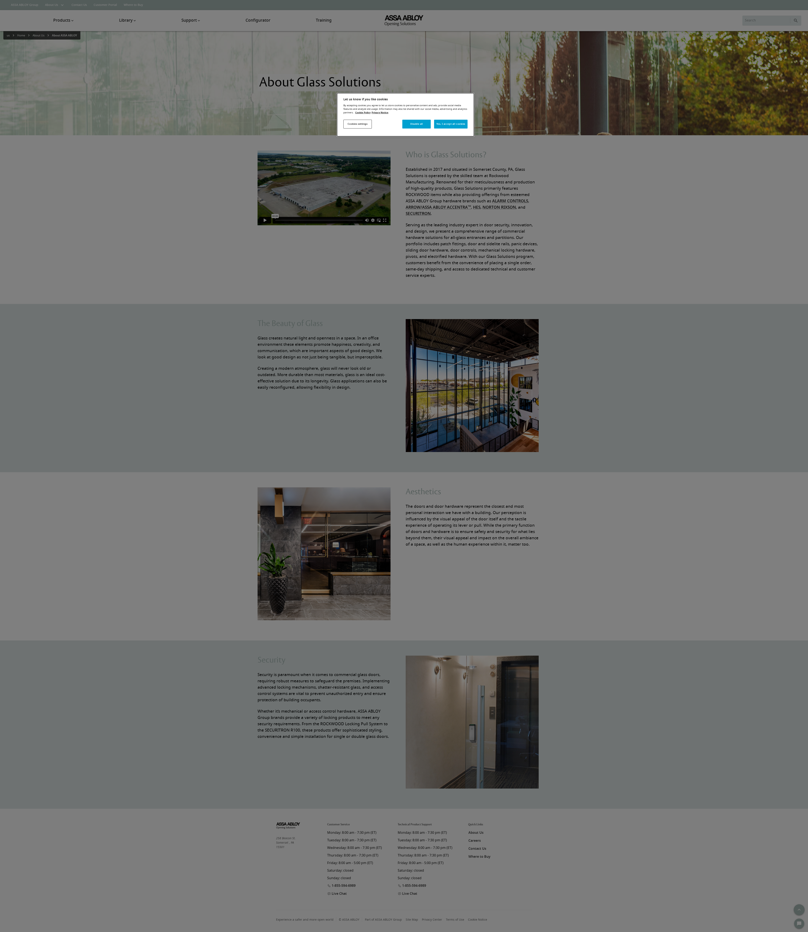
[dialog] (405, 114)
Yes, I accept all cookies (450, 124)
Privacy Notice (380, 112)
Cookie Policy (363, 112)
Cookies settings (357, 124)
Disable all (416, 124)
